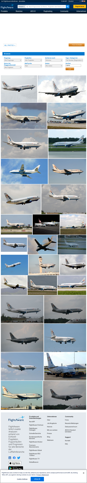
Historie (49, 427)
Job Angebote (52, 423)
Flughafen (28, 58)
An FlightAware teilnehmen (9, 1)
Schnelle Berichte (35, 433)
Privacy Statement (42, 475)
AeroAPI (32, 421)
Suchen (68, 63)
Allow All (37, 479)
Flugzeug (7, 58)
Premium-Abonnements (34, 446)
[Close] (83, 473)
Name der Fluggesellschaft (9, 64)
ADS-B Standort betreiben (70, 431)
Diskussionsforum (71, 427)
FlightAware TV (34, 459)
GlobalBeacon (33, 462)
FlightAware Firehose (36, 425)
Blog (48, 437)
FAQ (66, 444)
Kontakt (67, 440)
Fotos (67, 420)
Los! (70, 69)
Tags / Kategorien (72, 58)
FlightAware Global (35, 450)
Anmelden (22, 1)
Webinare (50, 440)
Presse (49, 433)
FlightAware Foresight (33, 429)
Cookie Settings (22, 479)
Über (48, 420)
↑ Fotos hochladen (76, 44)
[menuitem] (4, 11)
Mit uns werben (52, 430)
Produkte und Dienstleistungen (35, 417)
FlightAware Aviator (35, 442)
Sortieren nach (50, 58)
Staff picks (28, 63)
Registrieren (79, 6)
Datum (47, 63)
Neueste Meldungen (72, 423)
